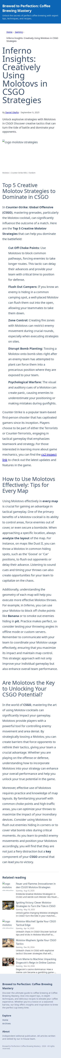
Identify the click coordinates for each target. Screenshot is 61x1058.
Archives (6, 1023)
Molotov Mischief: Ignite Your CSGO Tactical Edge (36, 923)
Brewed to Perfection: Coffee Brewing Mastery (26, 8)
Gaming (19, 32)
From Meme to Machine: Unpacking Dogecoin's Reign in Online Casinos (36, 960)
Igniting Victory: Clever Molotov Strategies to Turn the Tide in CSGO (36, 904)
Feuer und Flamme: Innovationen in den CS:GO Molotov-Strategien (36, 885)
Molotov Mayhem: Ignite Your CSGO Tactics (36, 942)
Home (9, 32)
